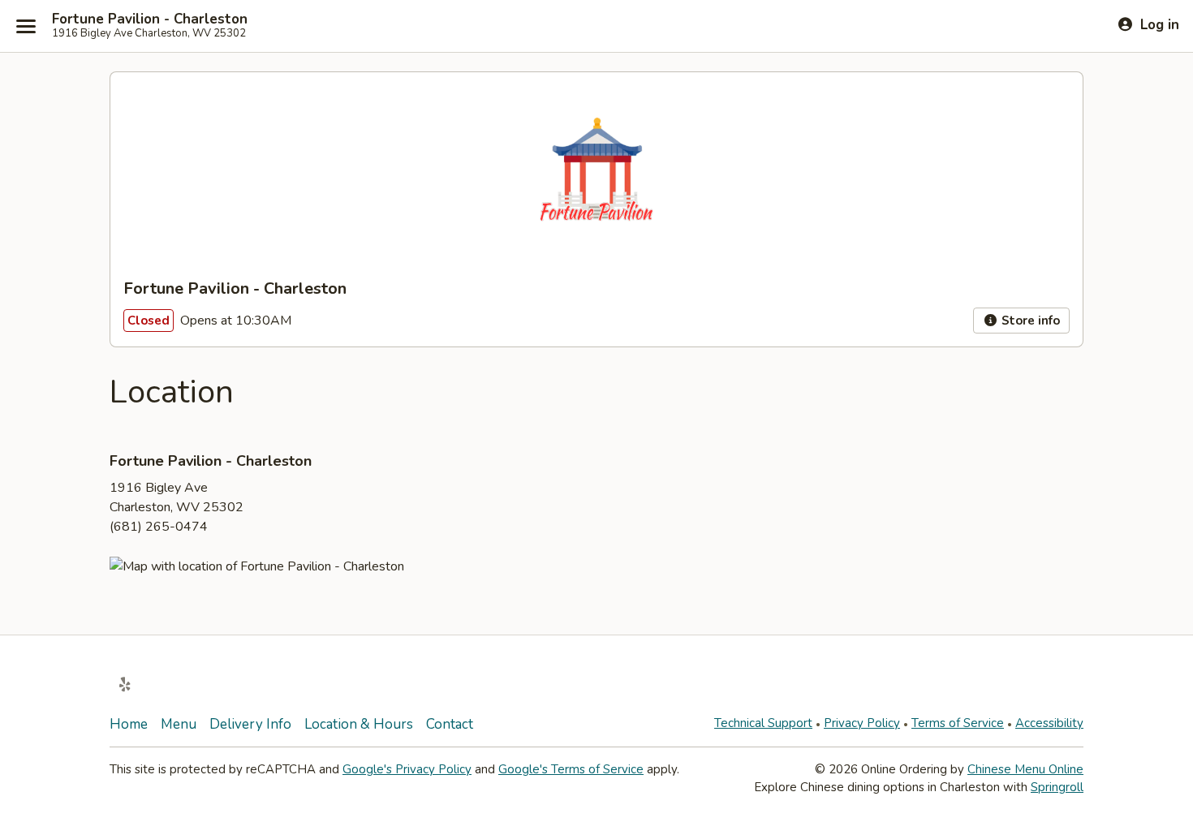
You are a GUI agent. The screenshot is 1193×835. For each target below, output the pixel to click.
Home (129, 724)
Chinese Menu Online (1025, 769)
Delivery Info (250, 724)
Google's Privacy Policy (407, 769)
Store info (1029, 320)
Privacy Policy (862, 723)
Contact (449, 724)
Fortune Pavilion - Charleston (150, 19)
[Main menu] (26, 26)
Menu (178, 724)
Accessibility (1049, 723)
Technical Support (763, 723)
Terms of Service (957, 723)
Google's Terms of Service (571, 769)
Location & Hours (358, 724)
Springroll (1057, 787)
